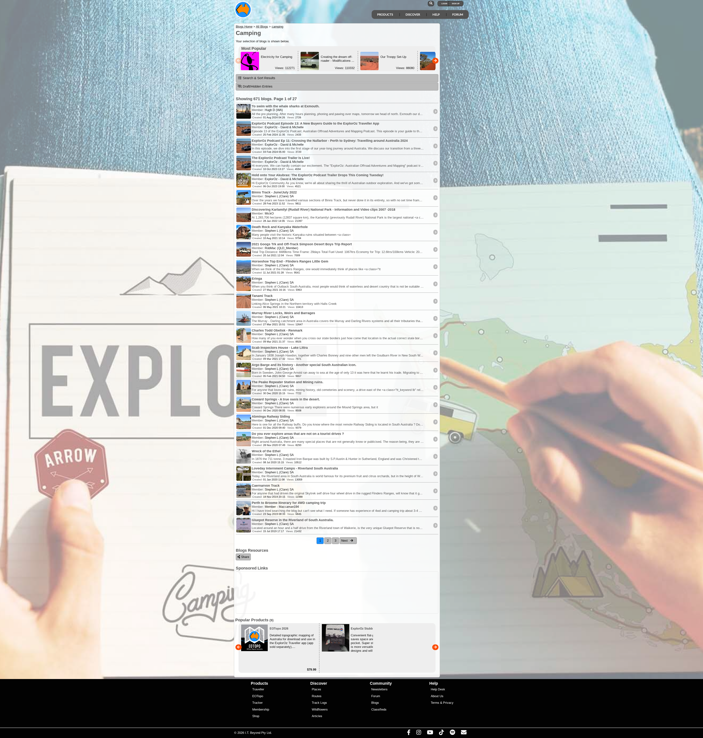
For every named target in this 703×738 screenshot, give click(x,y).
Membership (260, 709)
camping (277, 26)
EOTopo (257, 696)
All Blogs (262, 26)
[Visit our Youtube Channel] (430, 733)
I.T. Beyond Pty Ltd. (258, 733)
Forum (457, 14)
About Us (437, 696)
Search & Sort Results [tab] (259, 78)
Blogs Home (244, 26)
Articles (317, 716)
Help (436, 14)
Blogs (375, 702)
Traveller (258, 689)
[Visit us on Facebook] (409, 733)
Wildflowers (320, 709)
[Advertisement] (354, 592)
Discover (413, 14)
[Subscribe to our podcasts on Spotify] (452, 733)
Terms (435, 702)
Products (385, 14)
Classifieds (378, 709)
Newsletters (379, 689)
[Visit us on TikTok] (441, 733)
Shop (255, 716)
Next (345, 540)
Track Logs (319, 702)
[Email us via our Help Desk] (464, 733)
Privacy (448, 702)
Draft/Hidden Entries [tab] (257, 86)
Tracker (257, 702)
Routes (316, 696)
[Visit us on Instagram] (418, 733)
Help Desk (438, 689)
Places (316, 689)
